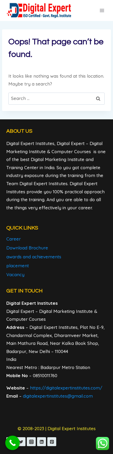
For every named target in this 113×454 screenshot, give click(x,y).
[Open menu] (102, 10)
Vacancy (15, 274)
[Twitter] (21, 441)
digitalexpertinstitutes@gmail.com (58, 396)
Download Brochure (27, 247)
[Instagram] (31, 441)
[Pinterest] (51, 441)
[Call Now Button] (12, 443)
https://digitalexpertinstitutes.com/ (66, 388)
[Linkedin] (41, 441)
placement (17, 265)
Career (13, 239)
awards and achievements (33, 256)
